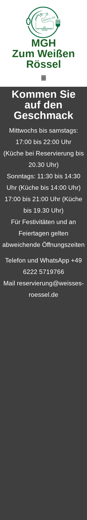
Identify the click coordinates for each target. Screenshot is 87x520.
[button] (43, 78)
